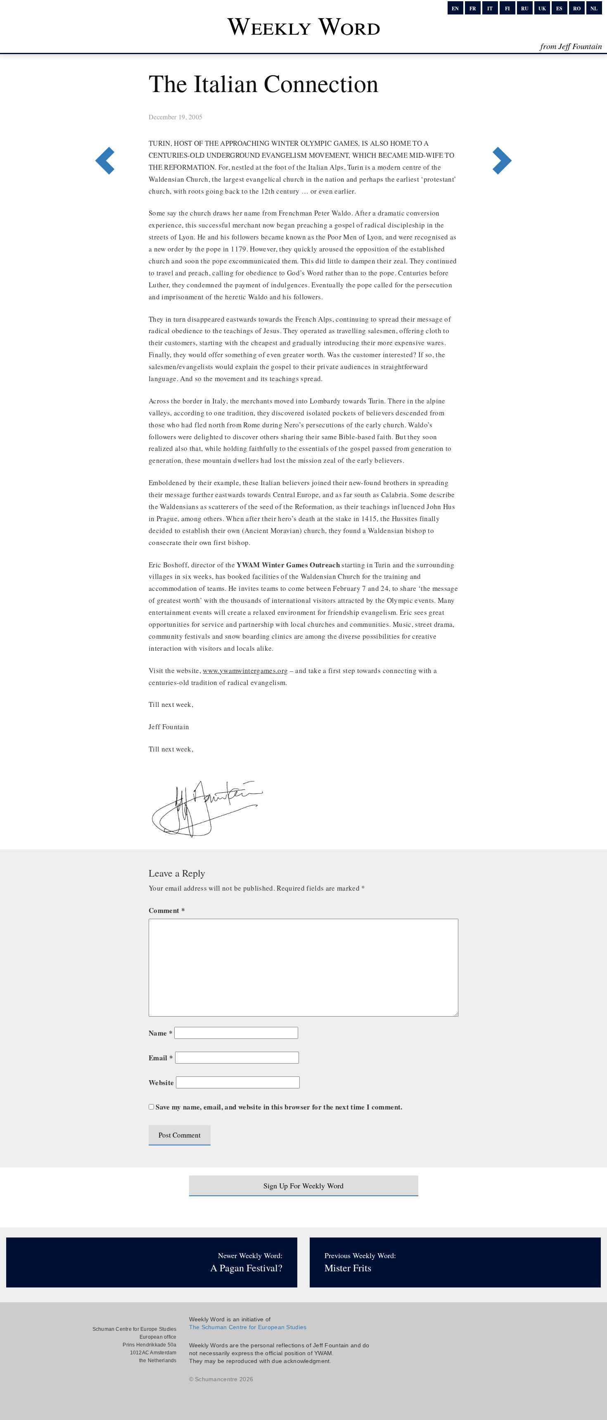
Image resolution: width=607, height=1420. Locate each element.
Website (161, 1082)
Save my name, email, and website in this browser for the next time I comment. (279, 1107)
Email (161, 1058)
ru (525, 8)
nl (594, 8)
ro (577, 8)
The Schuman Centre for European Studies (248, 1327)
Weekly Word (303, 25)
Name (161, 1033)
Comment (167, 910)
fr (472, 8)
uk (542, 8)
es (559, 8)
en (455, 8)
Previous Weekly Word (505, 126)
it (490, 8)
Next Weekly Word (102, 126)
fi (507, 8)
